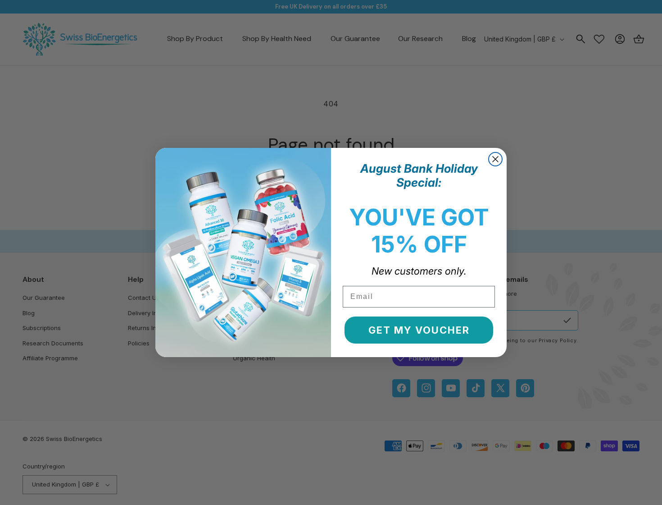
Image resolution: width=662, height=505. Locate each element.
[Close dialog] (495, 159)
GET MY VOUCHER (419, 330)
